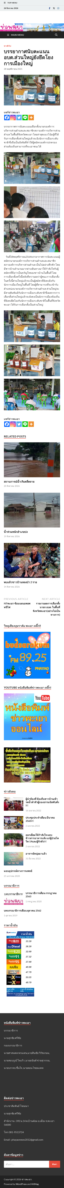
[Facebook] (49, 8)
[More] (31, 117)
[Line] (25, 117)
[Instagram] (58, 8)
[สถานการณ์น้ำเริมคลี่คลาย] (32, 460)
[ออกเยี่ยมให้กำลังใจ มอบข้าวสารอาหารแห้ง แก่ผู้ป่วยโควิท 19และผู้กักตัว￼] (13, 835)
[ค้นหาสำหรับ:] (32, 1164)
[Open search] (56, 35)
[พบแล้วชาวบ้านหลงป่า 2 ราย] (32, 561)
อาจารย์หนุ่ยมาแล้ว (36, 853)
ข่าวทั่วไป (7, 46)
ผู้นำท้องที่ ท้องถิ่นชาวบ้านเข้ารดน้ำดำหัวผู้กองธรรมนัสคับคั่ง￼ (42, 802)
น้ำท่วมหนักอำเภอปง (16, 531)
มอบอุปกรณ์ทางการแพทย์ (18, 870)
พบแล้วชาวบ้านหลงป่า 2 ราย (20, 582)
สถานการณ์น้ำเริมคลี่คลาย (19, 481)
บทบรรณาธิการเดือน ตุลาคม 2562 (22, 910)
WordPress (21, 1184)
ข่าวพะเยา (27, 1179)
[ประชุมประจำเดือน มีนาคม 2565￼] (13, 817)
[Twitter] (54, 8)
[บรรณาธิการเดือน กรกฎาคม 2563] (13, 893)
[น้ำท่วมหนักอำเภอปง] (32, 511)
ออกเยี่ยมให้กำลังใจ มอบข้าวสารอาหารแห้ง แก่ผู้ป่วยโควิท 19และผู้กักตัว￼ (42, 838)
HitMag (35, 1184)
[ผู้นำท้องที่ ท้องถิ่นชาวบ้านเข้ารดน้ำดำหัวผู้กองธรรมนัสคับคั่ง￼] (13, 799)
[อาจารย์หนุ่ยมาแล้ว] (13, 853)
